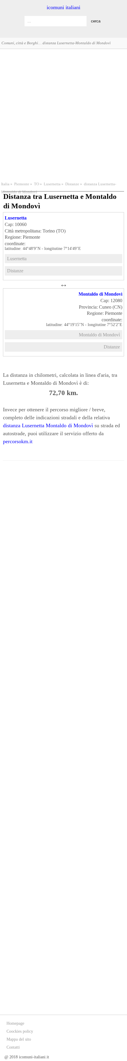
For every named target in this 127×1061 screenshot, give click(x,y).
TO (36, 184)
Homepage (15, 1023)
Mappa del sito (18, 1039)
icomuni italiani (63, 7)
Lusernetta (52, 184)
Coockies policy (19, 1031)
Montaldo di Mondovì (100, 294)
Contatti (13, 1047)
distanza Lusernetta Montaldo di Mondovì (48, 425)
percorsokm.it (17, 441)
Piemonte (21, 184)
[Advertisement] (63, 114)
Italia (5, 184)
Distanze (72, 184)
